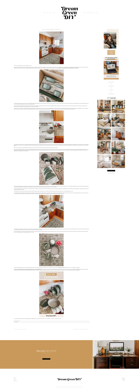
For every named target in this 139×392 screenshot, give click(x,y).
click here (78, 269)
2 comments (17, 320)
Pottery (15, 377)
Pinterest (123, 378)
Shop (14, 380)
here (33, 149)
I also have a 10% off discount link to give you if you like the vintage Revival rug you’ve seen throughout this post (28, 269)
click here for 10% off (61, 267)
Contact (15, 379)
